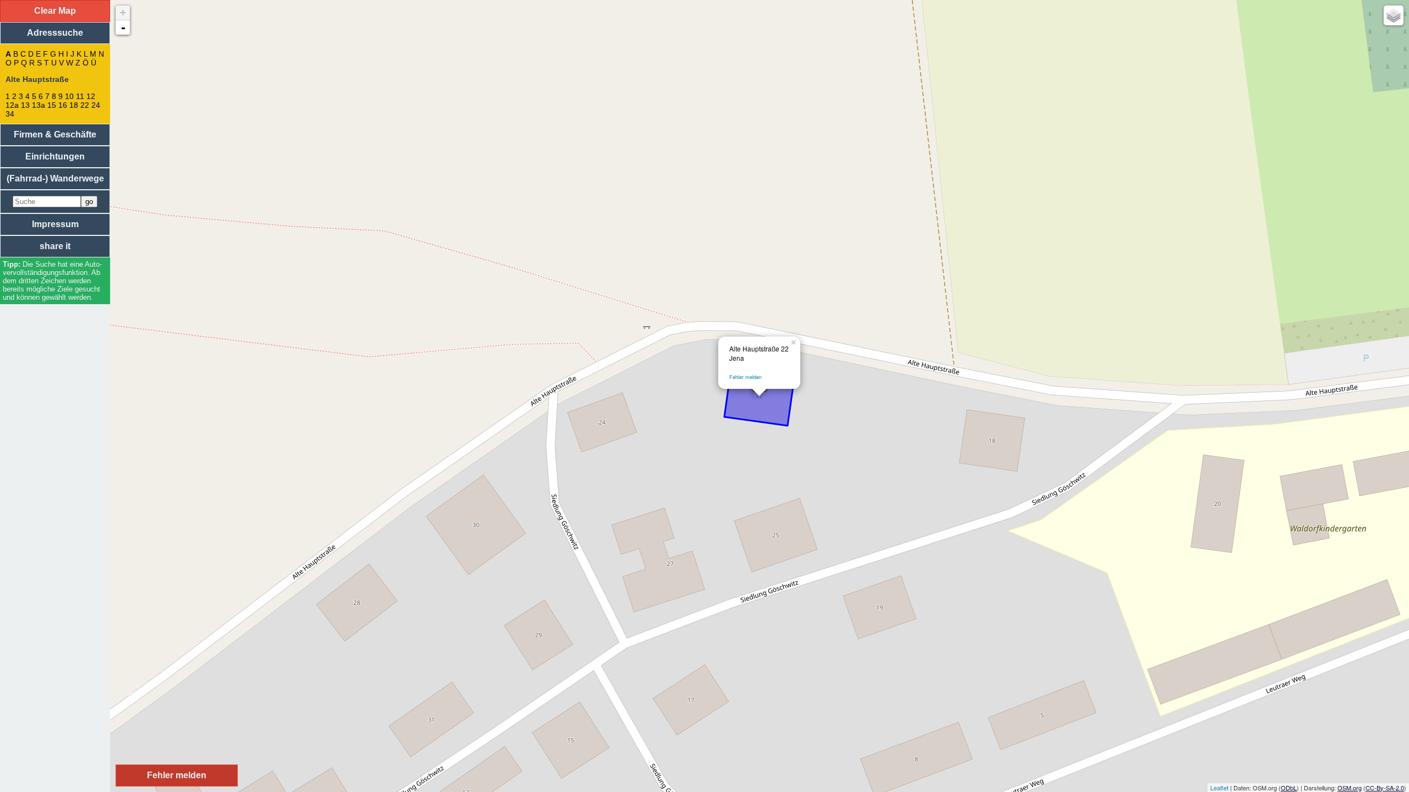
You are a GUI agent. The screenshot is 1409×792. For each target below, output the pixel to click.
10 (69, 96)
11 (80, 96)
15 (51, 105)
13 (25, 105)
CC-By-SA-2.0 (1385, 787)
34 (10, 113)
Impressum (55, 224)
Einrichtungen (55, 156)
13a (38, 105)
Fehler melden (745, 377)
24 (95, 105)
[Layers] (1393, 15)
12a (12, 105)
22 (84, 105)
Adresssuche (55, 32)
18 (73, 105)
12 (90, 96)
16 (62, 105)
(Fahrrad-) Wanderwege (55, 178)
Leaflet (1219, 787)
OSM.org (1349, 787)
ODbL (1289, 787)
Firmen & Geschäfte (55, 134)
